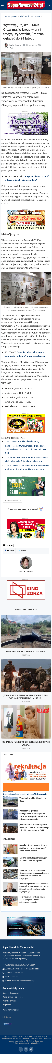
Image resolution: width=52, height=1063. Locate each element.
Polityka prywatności (21, 1043)
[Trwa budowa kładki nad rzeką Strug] (26, 631)
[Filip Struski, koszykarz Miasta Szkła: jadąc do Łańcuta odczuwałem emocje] (10, 901)
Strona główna (11, 16)
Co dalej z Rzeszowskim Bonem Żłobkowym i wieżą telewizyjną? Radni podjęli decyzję (33, 848)
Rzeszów (36, 16)
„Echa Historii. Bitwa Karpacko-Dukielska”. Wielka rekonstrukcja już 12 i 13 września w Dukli (25, 449)
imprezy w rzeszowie (13, 501)
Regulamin (36, 1043)
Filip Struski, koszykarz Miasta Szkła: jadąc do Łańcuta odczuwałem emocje (32, 899)
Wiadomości (24, 16)
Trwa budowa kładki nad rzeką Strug (22, 441)
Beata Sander (26, 572)
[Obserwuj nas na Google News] (41, 510)
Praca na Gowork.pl (11, 1010)
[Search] (49, 5)
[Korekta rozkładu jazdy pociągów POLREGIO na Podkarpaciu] (10, 862)
